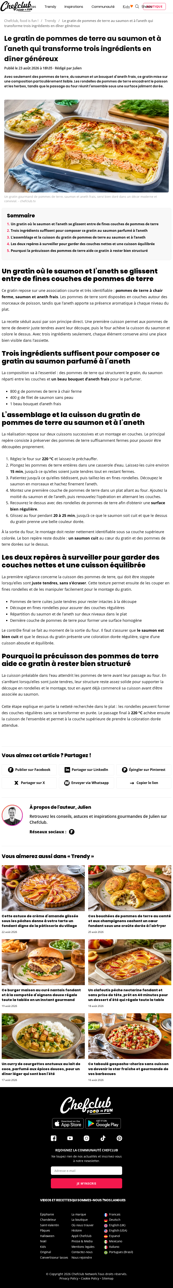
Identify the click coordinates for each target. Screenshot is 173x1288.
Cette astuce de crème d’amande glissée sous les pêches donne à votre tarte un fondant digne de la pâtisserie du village (40, 921)
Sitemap (108, 1278)
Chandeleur (48, 1220)
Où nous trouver (83, 1225)
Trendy (50, 6)
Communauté (103, 6)
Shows (147, 6)
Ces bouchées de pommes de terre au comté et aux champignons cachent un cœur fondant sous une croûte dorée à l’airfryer (129, 921)
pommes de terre (132, 290)
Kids (43, 1247)
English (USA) (118, 1230)
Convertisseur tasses (54, 1257)
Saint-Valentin (49, 1225)
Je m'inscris (86, 1183)
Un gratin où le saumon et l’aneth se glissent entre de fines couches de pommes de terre (84, 224)
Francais (114, 1214)
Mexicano (115, 1241)
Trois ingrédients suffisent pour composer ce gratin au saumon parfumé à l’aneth (79, 230)
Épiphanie (47, 1214)
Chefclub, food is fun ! (21, 20)
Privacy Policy (68, 1278)
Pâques (45, 1230)
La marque (79, 1214)
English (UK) (117, 1225)
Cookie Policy (90, 1278)
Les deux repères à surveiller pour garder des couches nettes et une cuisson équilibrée (83, 244)
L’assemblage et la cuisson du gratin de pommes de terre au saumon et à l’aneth (78, 237)
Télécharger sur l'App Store (68, 1123)
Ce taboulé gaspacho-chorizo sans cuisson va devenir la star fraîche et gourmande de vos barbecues (128, 1068)
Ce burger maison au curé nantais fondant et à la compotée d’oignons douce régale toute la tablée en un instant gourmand (41, 995)
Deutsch (114, 1220)
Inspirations (74, 6)
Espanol (114, 1236)
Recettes (28, 6)
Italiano (114, 1247)
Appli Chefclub (82, 1236)
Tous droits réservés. (112, 1274)
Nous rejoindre (82, 1257)
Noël (43, 1241)
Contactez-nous (82, 1252)
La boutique (80, 1220)
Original (45, 1252)
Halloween (47, 1236)
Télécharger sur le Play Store (103, 1123)
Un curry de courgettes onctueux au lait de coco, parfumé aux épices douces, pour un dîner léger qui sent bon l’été (41, 1068)
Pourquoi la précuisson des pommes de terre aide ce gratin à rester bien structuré (79, 250)
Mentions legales (83, 1247)
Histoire (77, 1230)
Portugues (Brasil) (121, 1252)
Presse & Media (82, 1241)
